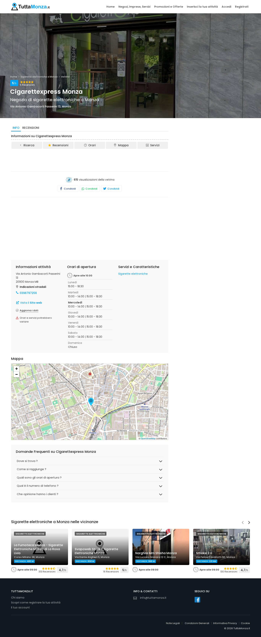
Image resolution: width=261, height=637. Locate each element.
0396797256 (28, 293)
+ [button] (16, 368)
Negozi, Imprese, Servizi (134, 7)
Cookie (245, 623)
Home (110, 7)
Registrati (241, 7)
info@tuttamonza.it (153, 598)
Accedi (226, 7)
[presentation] (243, 522)
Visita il (30, 303)
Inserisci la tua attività (202, 7)
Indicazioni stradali (33, 287)
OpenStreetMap (148, 438)
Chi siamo (17, 597)
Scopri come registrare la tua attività (35, 602)
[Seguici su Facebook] (197, 600)
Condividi (69, 188)
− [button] (16, 374)
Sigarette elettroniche (133, 274)
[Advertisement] (89, 159)
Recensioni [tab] (30, 128)
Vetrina (65, 76)
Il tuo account (20, 607)
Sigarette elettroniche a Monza (39, 76)
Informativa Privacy (225, 623)
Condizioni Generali (197, 623)
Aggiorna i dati (29, 310)
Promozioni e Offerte (168, 7)
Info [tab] (16, 128)
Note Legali (173, 623)
